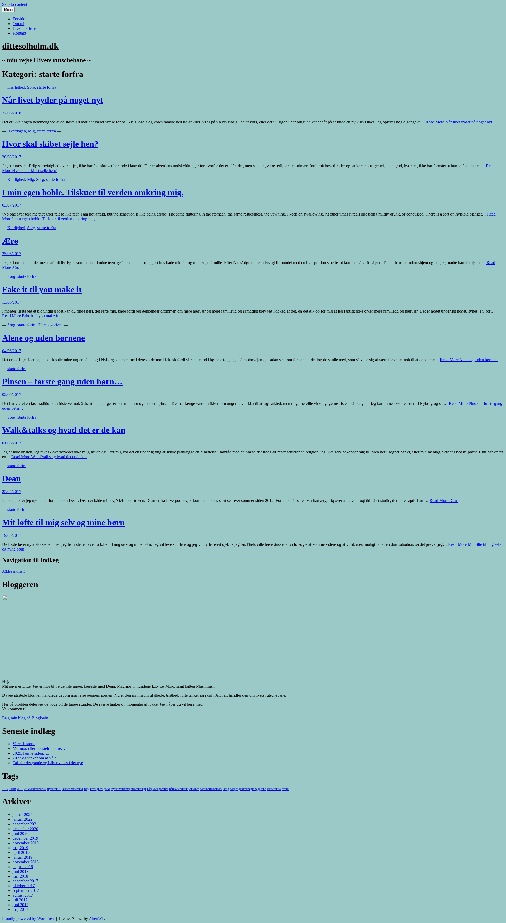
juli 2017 (20, 900)
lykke (107, 789)
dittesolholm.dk (30, 46)
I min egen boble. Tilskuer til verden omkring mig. (92, 192)
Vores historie (24, 744)
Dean (11, 478)
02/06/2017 (11, 394)
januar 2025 (22, 814)
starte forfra (46, 87)
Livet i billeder (25, 28)
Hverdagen (16, 131)
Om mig (19, 23)
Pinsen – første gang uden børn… (62, 381)
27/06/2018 (11, 113)
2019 (20, 789)
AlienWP (96, 918)
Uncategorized (50, 325)
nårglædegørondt (157, 789)
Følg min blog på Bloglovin (25, 718)
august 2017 (23, 895)
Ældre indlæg (13, 571)
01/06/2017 (11, 443)
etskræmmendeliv (35, 789)
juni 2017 (20, 904)
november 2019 (26, 843)
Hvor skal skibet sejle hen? (50, 144)
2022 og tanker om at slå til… (37, 758)
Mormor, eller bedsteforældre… (39, 748)
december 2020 (25, 828)
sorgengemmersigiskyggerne (248, 789)
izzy (86, 789)
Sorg (31, 87)
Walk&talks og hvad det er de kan (63, 430)
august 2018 (23, 866)
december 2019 (25, 838)
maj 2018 (20, 876)
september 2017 (26, 890)
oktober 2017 (24, 885)
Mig (31, 131)
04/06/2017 (11, 350)
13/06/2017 (11, 302)
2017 (5, 789)
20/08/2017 (11, 157)
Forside (19, 19)
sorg (226, 789)
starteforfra (274, 789)
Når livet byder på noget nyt (52, 100)
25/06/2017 (11, 253)
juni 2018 (20, 871)
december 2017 (25, 881)
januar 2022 (22, 819)
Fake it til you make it (42, 289)
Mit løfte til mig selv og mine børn (63, 522)
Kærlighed (16, 87)
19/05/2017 (11, 535)
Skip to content (14, 4)
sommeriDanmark (211, 789)
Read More (459, 122)
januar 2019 (22, 857)
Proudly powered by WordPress (28, 918)
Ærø (10, 241)
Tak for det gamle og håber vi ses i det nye (48, 763)
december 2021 (25, 824)
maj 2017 (20, 909)
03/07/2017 (11, 205)
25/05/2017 (11, 491)
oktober (194, 789)
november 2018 (26, 862)
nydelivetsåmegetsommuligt (128, 789)
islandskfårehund (72, 789)
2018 (12, 789)
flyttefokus (54, 789)
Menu (8, 10)
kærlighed (96, 789)
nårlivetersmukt (178, 789)
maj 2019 (20, 847)
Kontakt (19, 33)
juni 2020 (20, 833)
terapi (285, 789)
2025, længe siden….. (31, 753)
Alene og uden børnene (43, 338)
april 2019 (21, 852)
